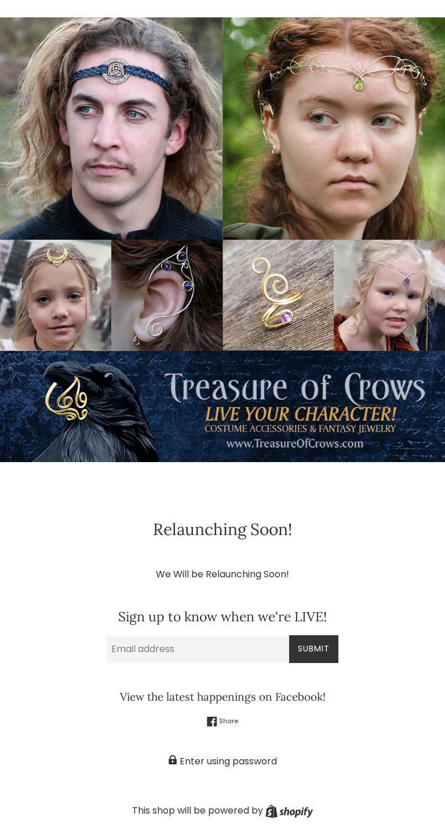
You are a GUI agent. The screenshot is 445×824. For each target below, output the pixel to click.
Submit (314, 648)
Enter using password (227, 761)
